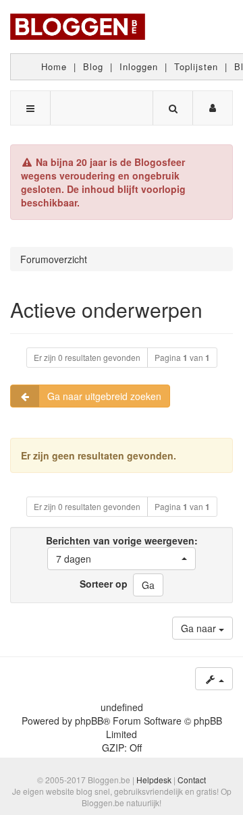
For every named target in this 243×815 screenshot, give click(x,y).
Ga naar (200, 628)
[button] (121, 558)
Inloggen (138, 66)
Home (54, 66)
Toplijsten (196, 66)
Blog (93, 66)
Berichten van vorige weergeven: (122, 549)
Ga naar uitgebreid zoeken (104, 396)
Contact (192, 779)
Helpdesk (153, 779)
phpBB (89, 720)
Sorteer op (104, 583)
